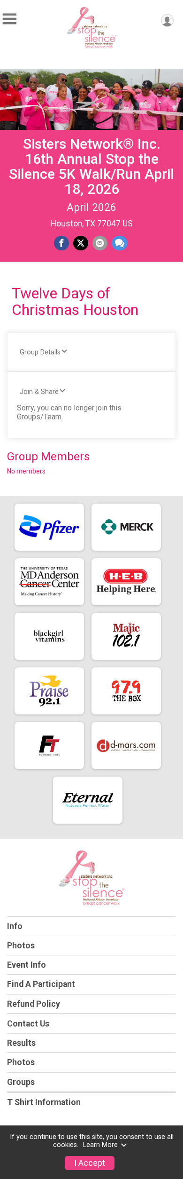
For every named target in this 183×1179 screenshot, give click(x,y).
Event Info (26, 965)
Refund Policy (33, 1004)
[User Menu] (167, 20)
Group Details (40, 352)
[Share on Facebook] (61, 243)
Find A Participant (41, 984)
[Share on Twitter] (80, 243)
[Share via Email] (99, 243)
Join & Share (39, 392)
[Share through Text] (120, 243)
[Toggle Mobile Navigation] (9, 19)
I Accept (89, 1163)
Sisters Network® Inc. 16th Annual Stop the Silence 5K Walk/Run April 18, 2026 (91, 166)
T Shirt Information (44, 1102)
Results (21, 1043)
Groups (21, 1082)
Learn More (100, 1145)
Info (15, 926)
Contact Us (28, 1023)
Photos (21, 945)
